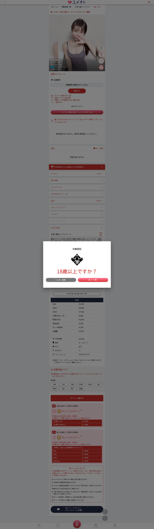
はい (93, 280)
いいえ (61, 280)
